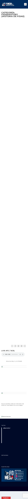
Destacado (14, 43)
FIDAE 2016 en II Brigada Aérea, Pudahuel (12, 232)
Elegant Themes (14, 488)
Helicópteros (11, 240)
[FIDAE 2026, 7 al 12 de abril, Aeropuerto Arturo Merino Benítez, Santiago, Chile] (14, 26)
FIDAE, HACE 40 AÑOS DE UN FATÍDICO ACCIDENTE (13, 111)
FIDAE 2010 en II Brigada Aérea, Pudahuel (12, 305)
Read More (6, 54)
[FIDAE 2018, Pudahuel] (14, 208)
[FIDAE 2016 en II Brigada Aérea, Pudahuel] (14, 228)
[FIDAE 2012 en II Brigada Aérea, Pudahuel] (14, 277)
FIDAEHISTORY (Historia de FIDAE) (11, 80)
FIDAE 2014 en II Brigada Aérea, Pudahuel (12, 259)
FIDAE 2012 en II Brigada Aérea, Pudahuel (12, 280)
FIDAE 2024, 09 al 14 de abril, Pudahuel (14, 148)
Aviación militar (20, 114)
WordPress (14, 489)
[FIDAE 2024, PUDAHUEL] (14, 67)
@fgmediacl (6, 428)
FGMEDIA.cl (7, 42)
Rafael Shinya (7, 171)
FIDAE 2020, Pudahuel (11, 189)
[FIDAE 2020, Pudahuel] (14, 186)
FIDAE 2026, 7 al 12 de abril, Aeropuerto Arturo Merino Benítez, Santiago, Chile (13, 38)
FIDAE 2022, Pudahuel (11, 169)
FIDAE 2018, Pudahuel (11, 211)
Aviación (5, 236)
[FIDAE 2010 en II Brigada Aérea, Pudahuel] (14, 301)
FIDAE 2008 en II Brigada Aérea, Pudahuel (12, 326)
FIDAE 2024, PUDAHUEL (11, 77)
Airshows (19, 191)
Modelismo (17, 240)
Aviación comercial (11, 236)
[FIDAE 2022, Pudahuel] (14, 166)
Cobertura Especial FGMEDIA (10, 192)
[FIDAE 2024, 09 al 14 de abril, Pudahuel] (14, 137)
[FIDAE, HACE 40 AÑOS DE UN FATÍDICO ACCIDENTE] (14, 101)
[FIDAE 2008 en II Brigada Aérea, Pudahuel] (14, 323)
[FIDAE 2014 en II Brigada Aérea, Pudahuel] (14, 255)
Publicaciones (15, 44)
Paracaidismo (6, 241)
